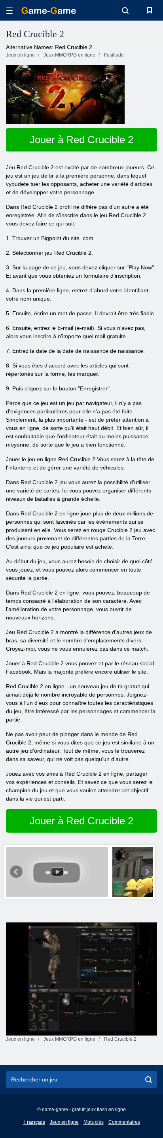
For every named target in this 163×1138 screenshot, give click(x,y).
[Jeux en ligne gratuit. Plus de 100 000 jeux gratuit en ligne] (48, 10)
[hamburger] (9, 10)
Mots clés (93, 1122)
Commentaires (124, 1122)
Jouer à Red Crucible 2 (81, 140)
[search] (148, 1079)
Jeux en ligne (64, 1122)
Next (146, 871)
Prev (16, 871)
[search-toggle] (125, 10)
